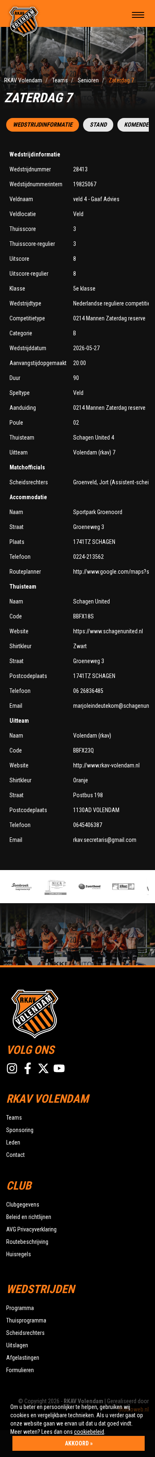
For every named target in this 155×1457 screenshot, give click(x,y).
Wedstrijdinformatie (42, 124)
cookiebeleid (89, 1431)
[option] (19, 886)
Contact (15, 1155)
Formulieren (20, 1370)
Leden (13, 1142)
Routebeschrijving (27, 1241)
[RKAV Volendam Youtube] (59, 1068)
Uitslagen (17, 1345)
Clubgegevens (22, 1204)
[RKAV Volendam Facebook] (27, 1068)
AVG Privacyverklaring (31, 1229)
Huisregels (18, 1254)
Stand (98, 124)
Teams (14, 1117)
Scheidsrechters (25, 1333)
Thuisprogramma (26, 1320)
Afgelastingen (22, 1357)
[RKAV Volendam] (24, 21)
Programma (20, 1308)
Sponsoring (19, 1130)
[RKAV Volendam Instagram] (12, 1068)
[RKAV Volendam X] (43, 1068)
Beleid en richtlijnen (28, 1217)
